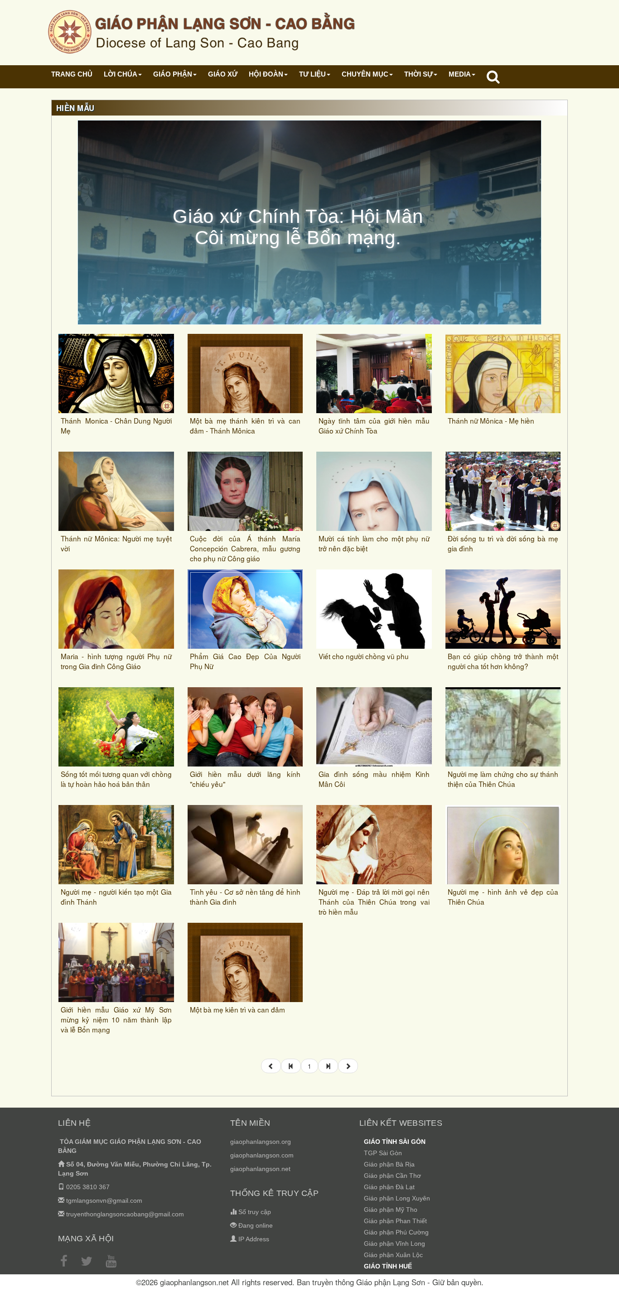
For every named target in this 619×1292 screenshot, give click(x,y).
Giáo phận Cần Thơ (392, 1175)
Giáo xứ (222, 74)
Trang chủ (71, 74)
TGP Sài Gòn (383, 1153)
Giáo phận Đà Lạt (389, 1187)
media (460, 74)
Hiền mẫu (75, 107)
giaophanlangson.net (260, 1168)
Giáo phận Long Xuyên (397, 1198)
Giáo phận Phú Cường (396, 1232)
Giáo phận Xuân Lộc (393, 1254)
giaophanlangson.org (260, 1141)
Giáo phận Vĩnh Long (394, 1243)
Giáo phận (172, 74)
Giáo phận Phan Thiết (395, 1221)
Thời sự (418, 74)
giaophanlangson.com (262, 1155)
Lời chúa (120, 74)
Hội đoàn (266, 74)
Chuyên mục (365, 74)
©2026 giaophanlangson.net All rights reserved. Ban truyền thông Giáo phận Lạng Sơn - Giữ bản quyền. (310, 1282)
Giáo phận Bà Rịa (389, 1164)
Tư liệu (312, 74)
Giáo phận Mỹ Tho (390, 1209)
